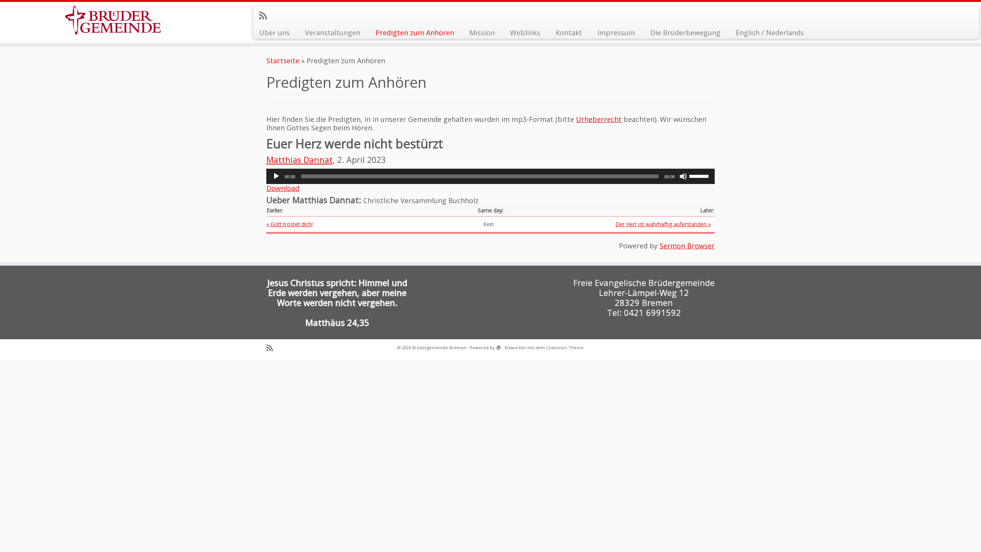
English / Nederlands (770, 32)
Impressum (616, 32)
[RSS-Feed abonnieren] (265, 15)
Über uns (274, 32)
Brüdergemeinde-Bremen (439, 347)
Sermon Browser (687, 245)
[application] (490, 176)
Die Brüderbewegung (685, 32)
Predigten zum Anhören (415, 32)
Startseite (282, 60)
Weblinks (525, 32)
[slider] (700, 175)
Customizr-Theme (565, 347)
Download (282, 188)
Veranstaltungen (332, 32)
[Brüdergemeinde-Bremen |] (113, 20)
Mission (482, 32)
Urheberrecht (599, 119)
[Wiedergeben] (276, 176)
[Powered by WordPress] (498, 346)
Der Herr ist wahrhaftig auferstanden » (663, 224)
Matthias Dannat (299, 159)
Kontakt (569, 32)
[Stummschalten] (683, 176)
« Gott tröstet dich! (289, 224)
